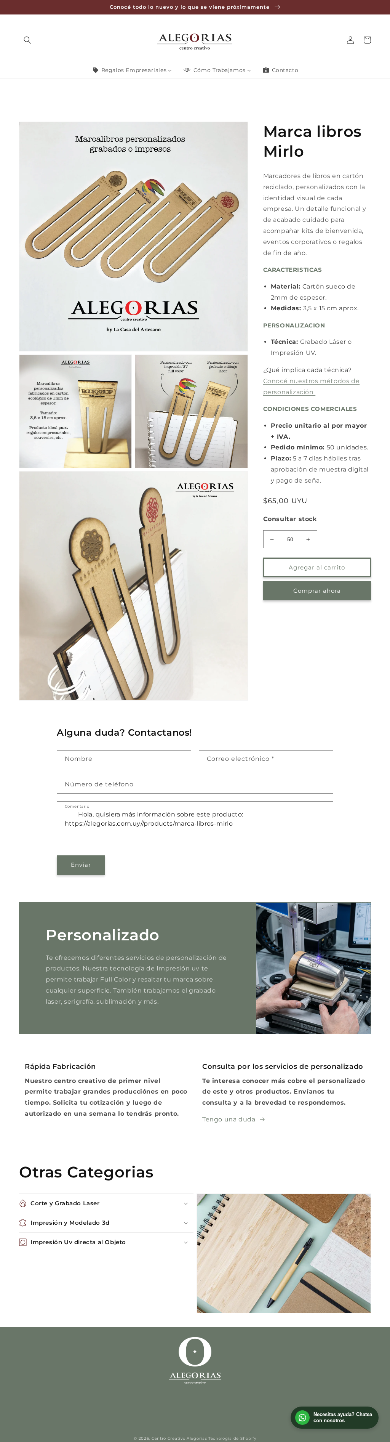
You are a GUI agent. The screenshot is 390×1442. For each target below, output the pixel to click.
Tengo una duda (228, 1119)
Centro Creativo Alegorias (179, 1438)
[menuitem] (131, 70)
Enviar (81, 864)
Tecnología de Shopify (232, 1438)
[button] (27, 40)
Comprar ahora (317, 590)
